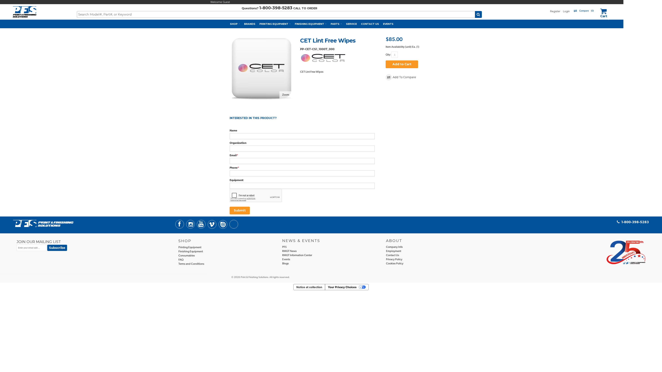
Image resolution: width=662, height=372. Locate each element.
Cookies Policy (394, 263)
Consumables (186, 255)
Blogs (285, 263)
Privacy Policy (394, 259)
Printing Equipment (189, 247)
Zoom (285, 95)
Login (566, 11)
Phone (234, 168)
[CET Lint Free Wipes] (261, 39)
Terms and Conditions (191, 264)
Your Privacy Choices (342, 287)
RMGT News (289, 251)
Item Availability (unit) (399, 47)
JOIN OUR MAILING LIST (39, 241)
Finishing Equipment (190, 251)
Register (555, 11)
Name (233, 130)
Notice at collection (309, 287)
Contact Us (392, 255)
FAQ (181, 260)
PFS (284, 247)
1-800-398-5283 (275, 7)
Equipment (236, 180)
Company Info (394, 247)
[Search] (478, 14)
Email (233, 155)
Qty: (388, 54)
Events (286, 259)
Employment (393, 251)
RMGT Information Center (297, 255)
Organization (238, 143)
